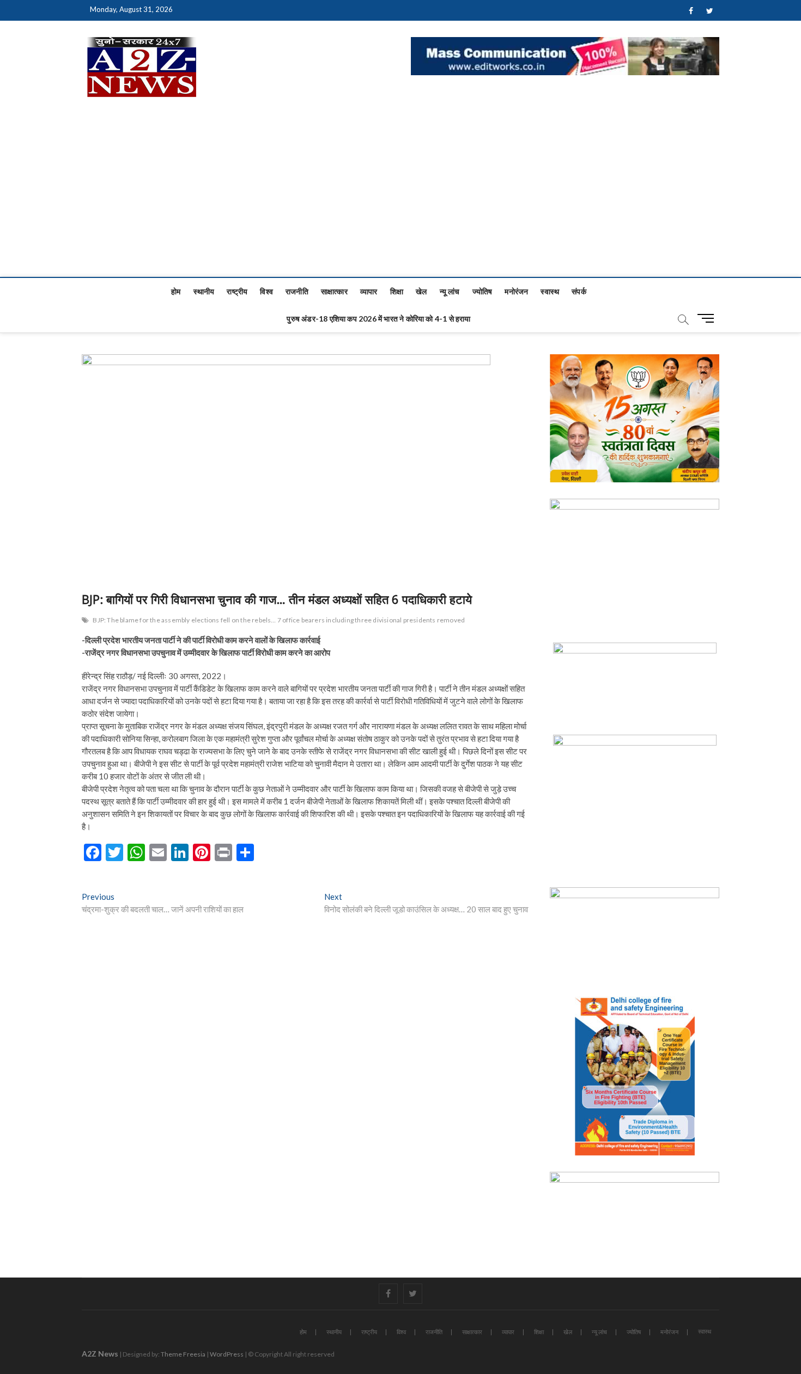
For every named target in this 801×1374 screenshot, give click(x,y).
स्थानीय (204, 291)
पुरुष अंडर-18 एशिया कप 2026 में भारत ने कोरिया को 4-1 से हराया (378, 318)
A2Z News (100, 1353)
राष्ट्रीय (237, 291)
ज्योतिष (482, 291)
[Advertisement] (400, 195)
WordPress (227, 1354)
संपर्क (579, 291)
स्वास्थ (550, 291)
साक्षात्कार (334, 291)
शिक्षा (396, 291)
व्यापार (369, 291)
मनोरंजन (516, 291)
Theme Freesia (183, 1354)
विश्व (266, 291)
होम (175, 291)
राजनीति (297, 291)
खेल (421, 291)
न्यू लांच (450, 291)
